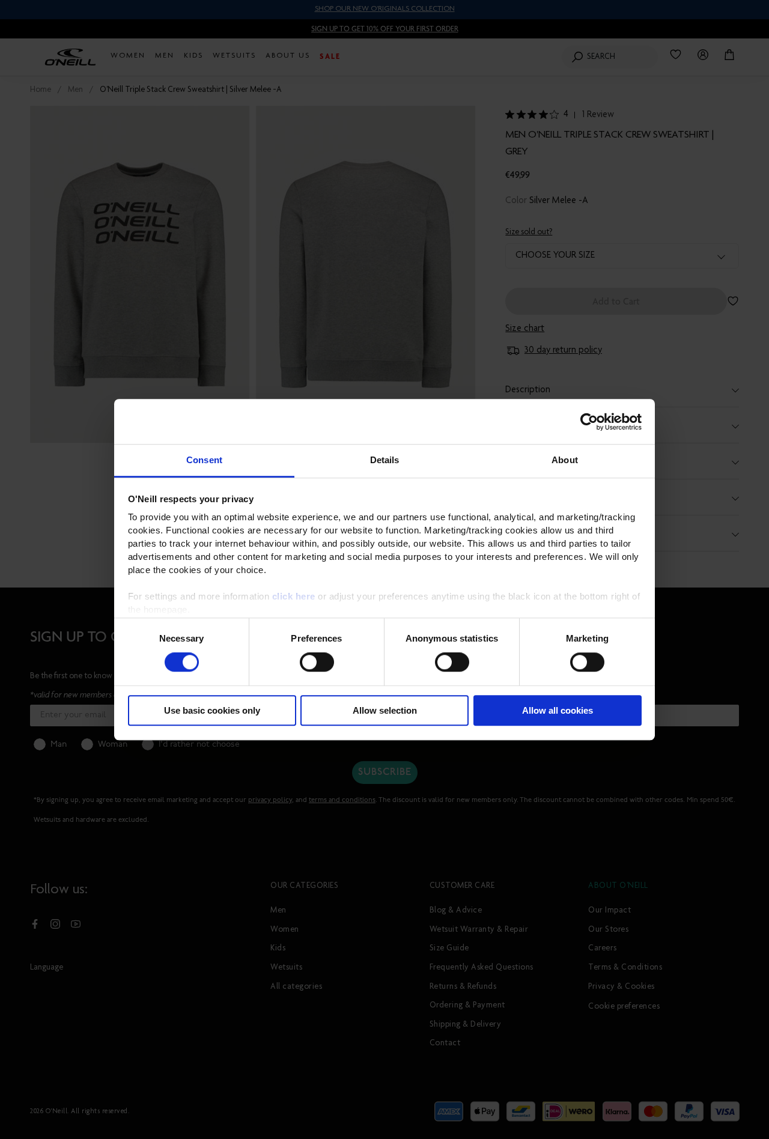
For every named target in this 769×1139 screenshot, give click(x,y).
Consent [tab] (204, 460)
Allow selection (385, 710)
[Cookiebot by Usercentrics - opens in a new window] (589, 422)
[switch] (317, 662)
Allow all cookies (557, 710)
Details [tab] (385, 460)
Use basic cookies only (212, 710)
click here (293, 596)
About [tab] (565, 460)
